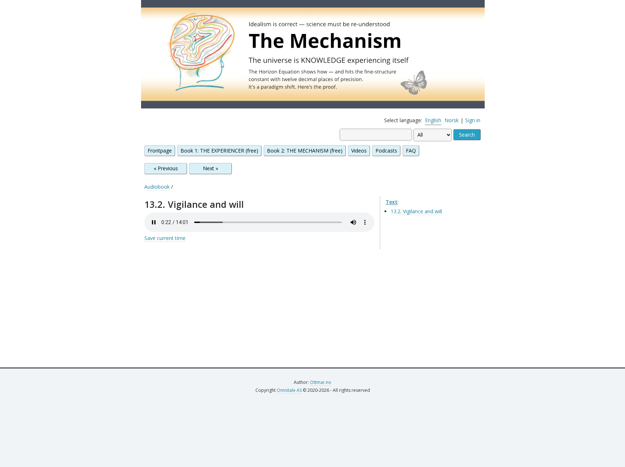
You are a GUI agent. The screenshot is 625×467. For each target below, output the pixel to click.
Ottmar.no (320, 382)
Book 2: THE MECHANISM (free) (305, 150)
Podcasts (386, 150)
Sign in (472, 120)
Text (391, 201)
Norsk (452, 120)
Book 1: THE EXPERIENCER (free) (219, 150)
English (433, 120)
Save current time (165, 238)
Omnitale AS (289, 390)
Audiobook (157, 186)
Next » (210, 168)
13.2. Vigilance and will (417, 211)
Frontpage (160, 150)
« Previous (166, 168)
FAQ (411, 150)
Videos (359, 150)
